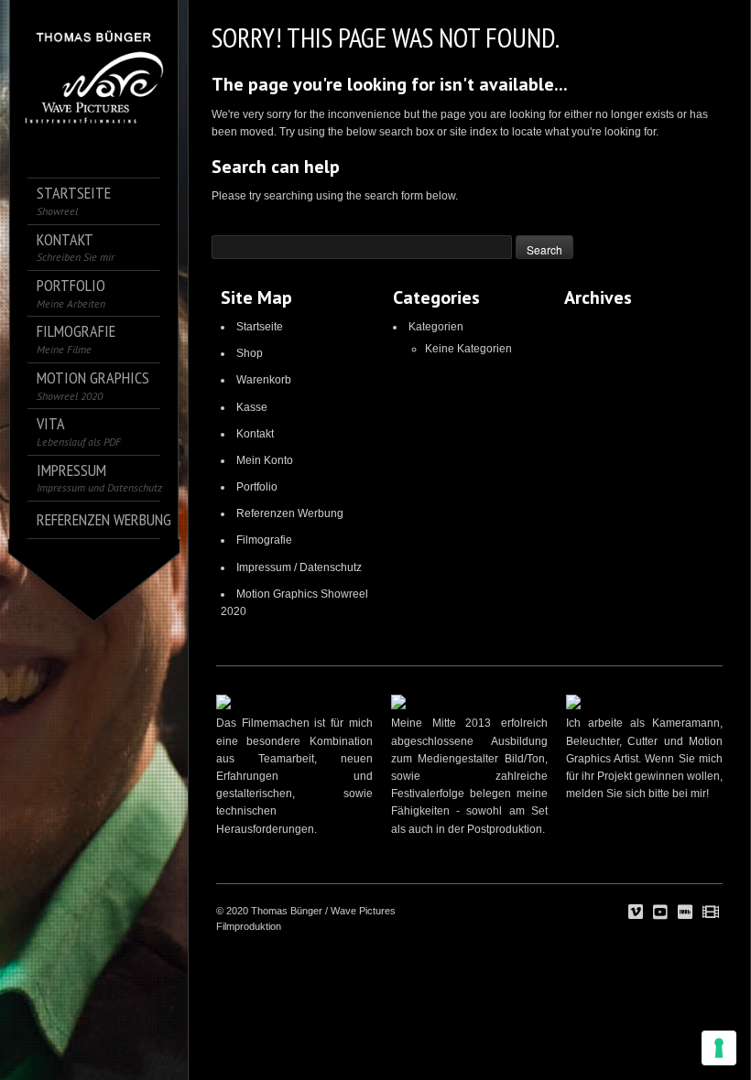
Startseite (259, 326)
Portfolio (257, 487)
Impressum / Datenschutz (299, 567)
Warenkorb (263, 379)
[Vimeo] (636, 912)
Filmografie (264, 540)
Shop (249, 353)
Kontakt (255, 433)
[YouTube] (660, 912)
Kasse (251, 407)
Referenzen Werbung (289, 513)
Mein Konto (264, 460)
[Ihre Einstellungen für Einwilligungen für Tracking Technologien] (719, 1048)
